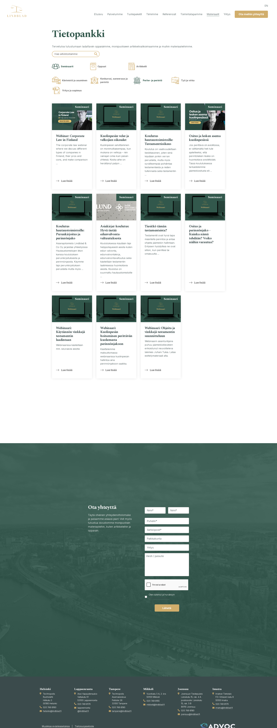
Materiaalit (213, 14)
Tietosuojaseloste (84, 726)
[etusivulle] (18, 11)
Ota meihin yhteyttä (251, 14)
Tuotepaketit (134, 14)
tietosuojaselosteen (159, 598)
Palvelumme (115, 14)
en (266, 5)
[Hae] (95, 54)
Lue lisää (66, 180)
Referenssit (169, 14)
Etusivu (98, 14)
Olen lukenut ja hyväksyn (162, 596)
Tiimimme (152, 14)
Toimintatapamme (191, 14)
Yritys (227, 14)
